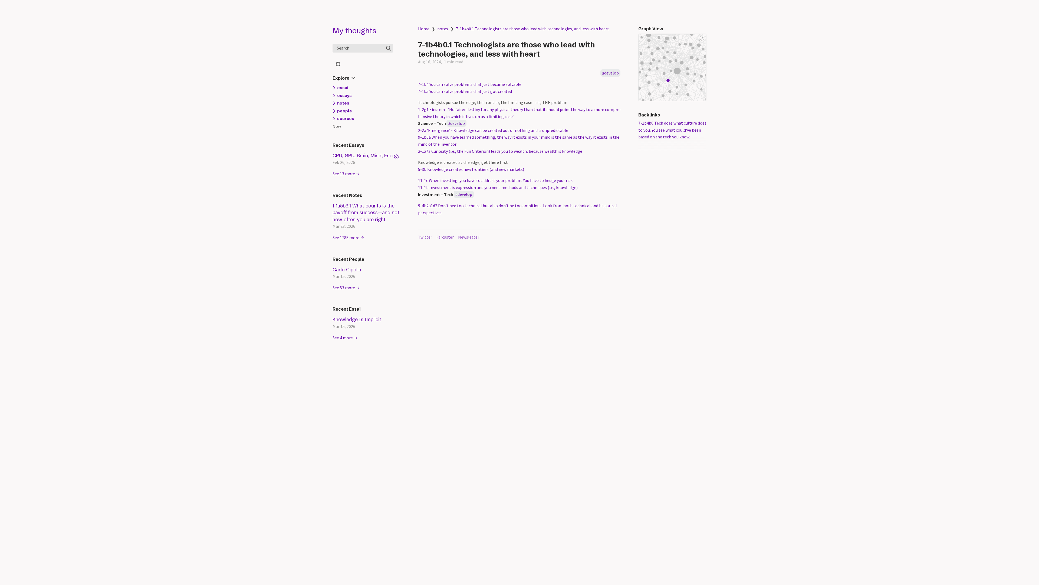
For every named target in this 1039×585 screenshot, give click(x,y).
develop (611, 73)
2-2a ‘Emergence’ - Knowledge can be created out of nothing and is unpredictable (493, 130)
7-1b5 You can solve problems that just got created (465, 91)
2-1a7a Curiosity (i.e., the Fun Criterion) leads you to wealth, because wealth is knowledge (500, 151)
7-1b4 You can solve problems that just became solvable (469, 84)
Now (337, 126)
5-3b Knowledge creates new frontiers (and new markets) (471, 169)
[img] (388, 48)
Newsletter (468, 237)
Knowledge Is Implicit (357, 319)
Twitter (425, 237)
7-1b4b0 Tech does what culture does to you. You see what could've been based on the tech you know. (672, 129)
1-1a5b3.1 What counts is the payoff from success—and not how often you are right (366, 213)
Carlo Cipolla (347, 269)
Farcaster (445, 237)
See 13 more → (346, 173)
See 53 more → (346, 287)
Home (423, 28)
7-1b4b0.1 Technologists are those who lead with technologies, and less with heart (532, 28)
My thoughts (354, 30)
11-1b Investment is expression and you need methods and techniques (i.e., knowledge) (498, 187)
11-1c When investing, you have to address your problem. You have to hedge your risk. (495, 180)
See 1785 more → (348, 237)
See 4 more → (345, 337)
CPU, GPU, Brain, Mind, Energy (366, 155)
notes (442, 28)
